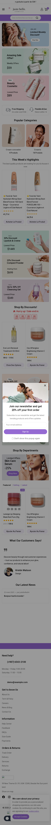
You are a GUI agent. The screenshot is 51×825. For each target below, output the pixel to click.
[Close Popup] (45, 385)
